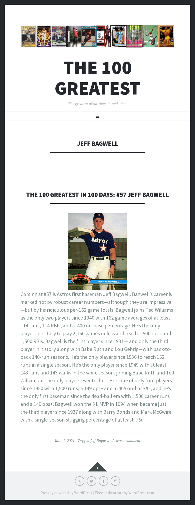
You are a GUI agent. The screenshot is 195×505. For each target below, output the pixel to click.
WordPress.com (141, 492)
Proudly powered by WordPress (66, 492)
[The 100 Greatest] (97, 36)
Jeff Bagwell (99, 440)
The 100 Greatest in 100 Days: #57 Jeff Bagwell (97, 195)
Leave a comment (126, 440)
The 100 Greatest (97, 77)
